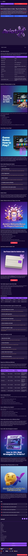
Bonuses (2, 527)
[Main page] (3, 1)
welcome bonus (25, 11)
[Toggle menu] (1, 1)
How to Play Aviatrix (3, 531)
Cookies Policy (3, 539)
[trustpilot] (26, 518)
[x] (22, 518)
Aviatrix (2, 10)
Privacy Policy (2, 540)
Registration (2, 525)
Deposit (2, 528)
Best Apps (2, 524)
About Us (2, 534)
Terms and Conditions (4, 536)
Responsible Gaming (3, 537)
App (1, 522)
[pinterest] (24, 518)
